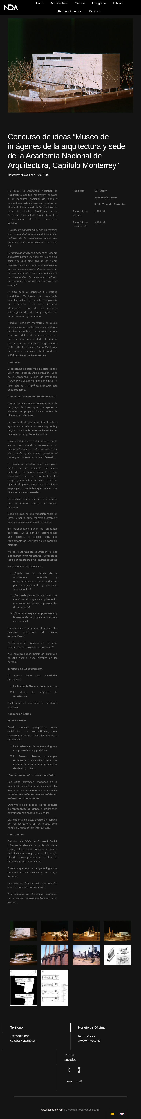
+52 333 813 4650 (19, 1036)
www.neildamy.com (52, 1109)
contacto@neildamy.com (23, 1040)
